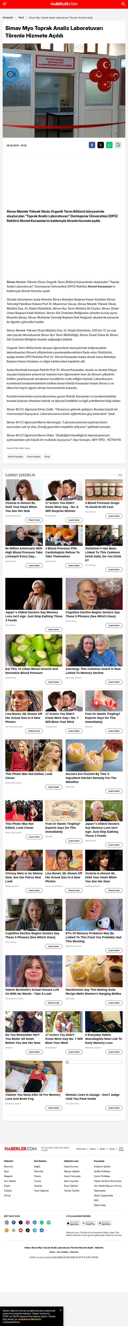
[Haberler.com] (20, 1149)
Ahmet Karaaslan (15, 456)
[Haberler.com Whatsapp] (41, 1223)
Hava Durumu (71, 1166)
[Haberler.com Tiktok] (27, 1230)
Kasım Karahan (33, 456)
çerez (6, 1313)
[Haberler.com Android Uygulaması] (89, 1223)
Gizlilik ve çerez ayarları (41, 1257)
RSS (96, 1200)
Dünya (7, 1195)
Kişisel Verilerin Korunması (108, 1180)
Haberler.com (71, 1161)
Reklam (93, 1149)
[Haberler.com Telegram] (34, 1230)
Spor (6, 1171)
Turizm (37, 1180)
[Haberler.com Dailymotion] (41, 1230)
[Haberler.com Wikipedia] (13, 1230)
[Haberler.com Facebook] (13, 1223)
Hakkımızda (81, 1149)
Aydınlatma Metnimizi (29, 1319)
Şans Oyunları (71, 1180)
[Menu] (5, 4)
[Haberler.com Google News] (6, 1223)
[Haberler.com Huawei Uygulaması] (105, 1223)
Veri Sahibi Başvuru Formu (108, 1185)
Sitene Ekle (100, 1205)
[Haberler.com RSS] (6, 1230)
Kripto (7, 1185)
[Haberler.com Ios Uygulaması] (73, 1223)
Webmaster (100, 1190)
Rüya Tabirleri (71, 1185)
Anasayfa (8, 17)
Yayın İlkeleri (121, 1149)
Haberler (8, 1161)
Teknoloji (38, 1171)
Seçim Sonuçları (72, 1176)
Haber (52, 1252)
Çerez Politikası (102, 1176)
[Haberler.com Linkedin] (34, 1223)
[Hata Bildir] (57, 1257)
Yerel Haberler (41, 1190)
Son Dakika (10, 1180)
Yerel (21, 17)
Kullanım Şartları (102, 1166)
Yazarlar (38, 1185)
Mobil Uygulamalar (103, 1195)
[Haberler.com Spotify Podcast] (48, 1223)
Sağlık (37, 1166)
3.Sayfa (8, 1190)
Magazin (8, 1176)
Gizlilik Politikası (102, 1171)
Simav (47, 456)
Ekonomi (8, 1166)
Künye (112, 1149)
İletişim (102, 1149)
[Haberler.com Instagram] (27, 1223)
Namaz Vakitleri (72, 1171)
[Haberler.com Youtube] (20, 1230)
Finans (37, 1176)
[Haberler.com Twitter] (20, 1223)
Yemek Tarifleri (72, 1190)
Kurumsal (99, 1161)
